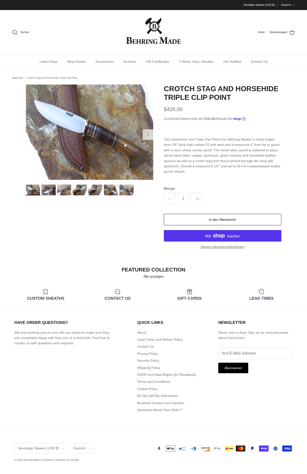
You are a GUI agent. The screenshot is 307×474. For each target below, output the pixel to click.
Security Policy (148, 360)
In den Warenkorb (222, 219)
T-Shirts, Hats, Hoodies (196, 61)
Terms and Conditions (153, 382)
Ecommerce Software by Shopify (60, 459)
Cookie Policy (147, 389)
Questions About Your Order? (159, 410)
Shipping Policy (148, 368)
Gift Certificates (157, 61)
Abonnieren (233, 368)
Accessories (104, 61)
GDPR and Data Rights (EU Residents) (166, 375)
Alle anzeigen (153, 276)
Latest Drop (48, 61)
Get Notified (232, 61)
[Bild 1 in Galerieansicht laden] (89, 132)
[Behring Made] (153, 32)
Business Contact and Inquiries (160, 403)
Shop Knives (76, 61)
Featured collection (153, 270)
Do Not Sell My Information (157, 396)
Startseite (17, 77)
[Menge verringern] (169, 198)
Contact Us (259, 61)
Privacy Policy (147, 354)
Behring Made (32, 459)
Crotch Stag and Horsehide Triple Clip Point (52, 77)
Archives (129, 61)
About (141, 332)
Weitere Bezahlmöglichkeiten (222, 247)
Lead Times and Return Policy (160, 339)
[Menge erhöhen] (197, 198)
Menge (169, 188)
